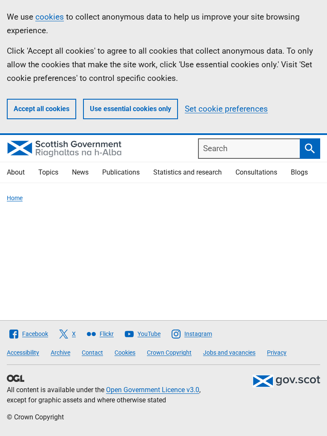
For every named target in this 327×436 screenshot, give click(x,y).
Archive (60, 352)
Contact (92, 352)
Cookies (125, 352)
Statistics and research (187, 172)
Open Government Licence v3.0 (152, 390)
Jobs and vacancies (229, 352)
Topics (48, 172)
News (80, 172)
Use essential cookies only (130, 109)
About (16, 172)
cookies (49, 17)
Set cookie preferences (226, 109)
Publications (121, 172)
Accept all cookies (41, 109)
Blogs (299, 172)
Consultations (256, 172)
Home (15, 198)
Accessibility (23, 352)
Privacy (277, 352)
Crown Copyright (169, 352)
